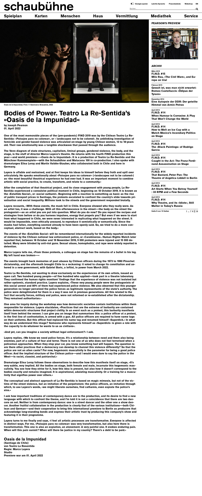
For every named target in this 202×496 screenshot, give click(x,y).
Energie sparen (141, 4)
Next (138, 60)
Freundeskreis (175, 4)
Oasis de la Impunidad (25, 439)
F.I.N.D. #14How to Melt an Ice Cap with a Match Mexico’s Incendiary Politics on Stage (174, 131)
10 (197, 211)
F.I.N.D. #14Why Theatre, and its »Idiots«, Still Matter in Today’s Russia (173, 203)
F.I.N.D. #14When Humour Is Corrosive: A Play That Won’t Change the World (173, 116)
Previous (10, 60)
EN (197, 4)
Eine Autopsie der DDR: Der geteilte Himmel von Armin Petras (175, 103)
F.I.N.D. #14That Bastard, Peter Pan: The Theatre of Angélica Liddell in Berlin (174, 175)
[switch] (132, 4)
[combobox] (163, 9)
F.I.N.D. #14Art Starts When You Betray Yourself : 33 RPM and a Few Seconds (174, 189)
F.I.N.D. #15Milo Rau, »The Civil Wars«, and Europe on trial (174, 77)
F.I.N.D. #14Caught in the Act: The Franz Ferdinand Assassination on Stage (174, 161)
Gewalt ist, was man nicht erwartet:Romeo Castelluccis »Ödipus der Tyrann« (174, 91)
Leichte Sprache (158, 4)
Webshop (189, 4)
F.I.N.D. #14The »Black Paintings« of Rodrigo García (172, 147)
